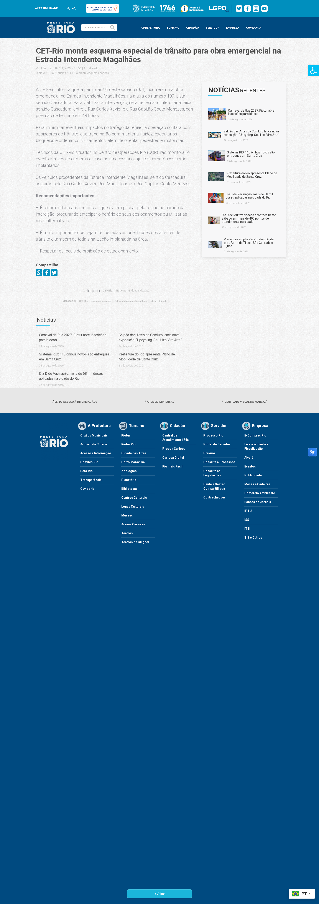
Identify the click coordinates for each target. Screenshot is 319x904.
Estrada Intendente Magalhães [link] (131, 301)
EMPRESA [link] (232, 27)
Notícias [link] (61, 73)
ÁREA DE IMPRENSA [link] (160, 401)
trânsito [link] (163, 301)
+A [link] (73, 8)
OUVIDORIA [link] (253, 27)
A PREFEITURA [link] (150, 27)
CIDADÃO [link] (192, 27)
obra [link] (153, 301)
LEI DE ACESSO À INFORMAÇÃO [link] (74, 401)
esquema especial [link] (101, 301)
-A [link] (68, 8)
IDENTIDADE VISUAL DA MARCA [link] (244, 401)
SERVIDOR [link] (212, 27)
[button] (112, 27)
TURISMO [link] (173, 27)
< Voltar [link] (159, 894)
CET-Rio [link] (49, 73)
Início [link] (39, 73)
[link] (313, 70)
